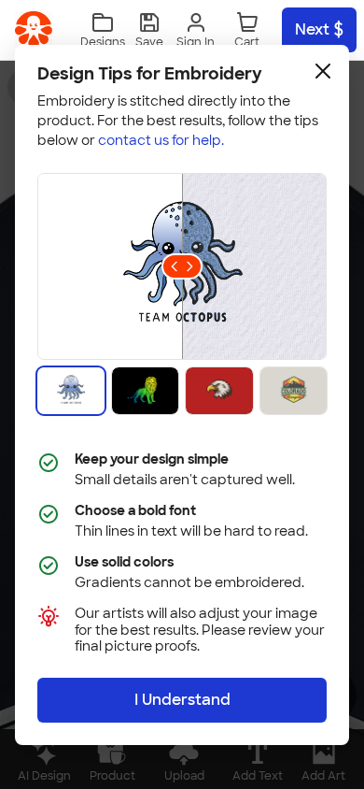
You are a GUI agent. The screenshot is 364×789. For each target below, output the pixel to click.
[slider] (182, 266)
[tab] (71, 390)
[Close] (323, 71)
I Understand (182, 700)
